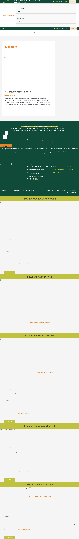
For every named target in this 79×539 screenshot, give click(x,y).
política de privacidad (47, 141)
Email (1, 138)
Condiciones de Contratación (52, 190)
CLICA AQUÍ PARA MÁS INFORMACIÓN (39, 496)
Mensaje (6, 248)
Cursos (19, 11)
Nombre (2, 134)
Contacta (20, 25)
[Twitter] (5, 0)
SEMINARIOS (57, 173)
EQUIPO (69, 167)
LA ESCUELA (70, 170)
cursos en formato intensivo (45, 372)
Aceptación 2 (7, 261)
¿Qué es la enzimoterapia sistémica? (19, 91)
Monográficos (22, 15)
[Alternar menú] (73, 9)
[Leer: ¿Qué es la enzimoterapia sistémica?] (28, 72)
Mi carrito (65, 1)
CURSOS (55, 167)
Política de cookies (72, 190)
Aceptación (7, 266)
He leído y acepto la (41, 141)
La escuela (20, 8)
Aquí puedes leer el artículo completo (39, 322)
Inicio (19, 5)
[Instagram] (8, 0)
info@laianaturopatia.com (20, 2)
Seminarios (20, 18)
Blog (18, 21)
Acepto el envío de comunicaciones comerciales (41, 143)
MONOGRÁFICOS (58, 170)
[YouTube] (4, 2)
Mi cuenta (57, 1)
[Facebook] (3, 0)
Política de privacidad (72, 192)
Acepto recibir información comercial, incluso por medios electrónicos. (25, 268)
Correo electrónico (9, 245)
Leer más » (7, 109)
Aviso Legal (63, 190)
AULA (74, 1)
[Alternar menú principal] (3, 28)
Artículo (6, 95)
